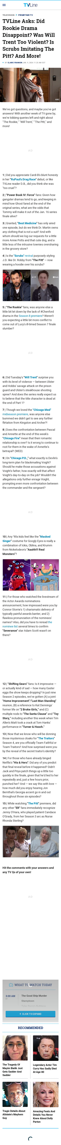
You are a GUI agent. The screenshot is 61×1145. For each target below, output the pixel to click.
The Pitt (33, 803)
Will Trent (31, 377)
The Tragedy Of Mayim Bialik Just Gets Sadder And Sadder (13, 1070)
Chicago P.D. (19, 458)
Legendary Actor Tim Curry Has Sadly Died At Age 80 (45, 1068)
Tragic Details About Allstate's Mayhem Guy (14, 1114)
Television (8, 15)
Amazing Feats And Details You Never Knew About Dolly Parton (44, 1117)
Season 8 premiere (30, 316)
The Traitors (46, 738)
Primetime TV (25, 15)
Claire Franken (15, 62)
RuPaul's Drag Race (23, 179)
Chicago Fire (11, 438)
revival (23, 256)
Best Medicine (27, 223)
